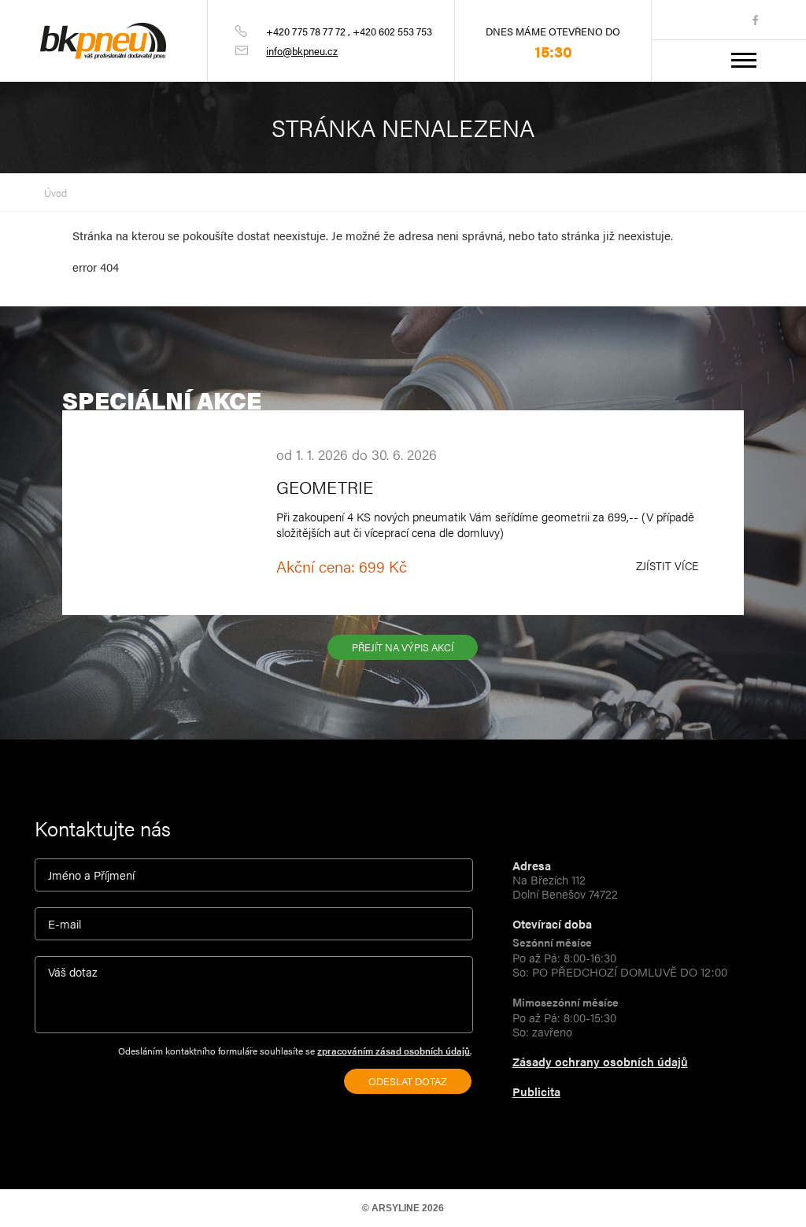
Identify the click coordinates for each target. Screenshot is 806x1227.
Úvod (55, 192)
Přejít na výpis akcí (402, 646)
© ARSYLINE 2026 (403, 1208)
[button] (746, 60)
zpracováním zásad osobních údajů (393, 1051)
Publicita (536, 1091)
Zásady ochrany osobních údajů (600, 1061)
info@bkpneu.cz (302, 50)
